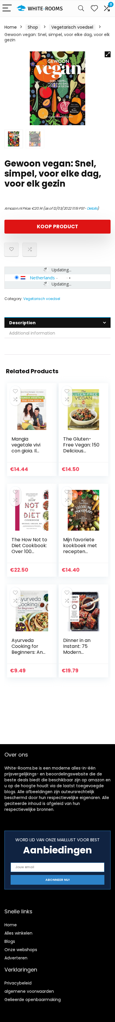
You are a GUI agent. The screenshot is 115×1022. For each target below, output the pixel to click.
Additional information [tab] (32, 333)
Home (10, 27)
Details (92, 208)
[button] (108, 54)
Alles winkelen (18, 933)
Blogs (9, 941)
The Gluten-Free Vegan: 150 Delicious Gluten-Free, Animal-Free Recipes (81, 454)
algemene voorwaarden (29, 991)
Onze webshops (20, 950)
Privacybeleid (18, 983)
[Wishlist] (94, 8)
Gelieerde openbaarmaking (32, 1000)
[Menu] (7, 8)
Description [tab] (22, 323)
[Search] (81, 8)
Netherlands (42, 278)
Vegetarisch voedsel (72, 27)
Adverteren (15, 958)
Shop (33, 27)
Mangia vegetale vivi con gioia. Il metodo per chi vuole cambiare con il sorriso (30, 454)
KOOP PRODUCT (57, 226)
